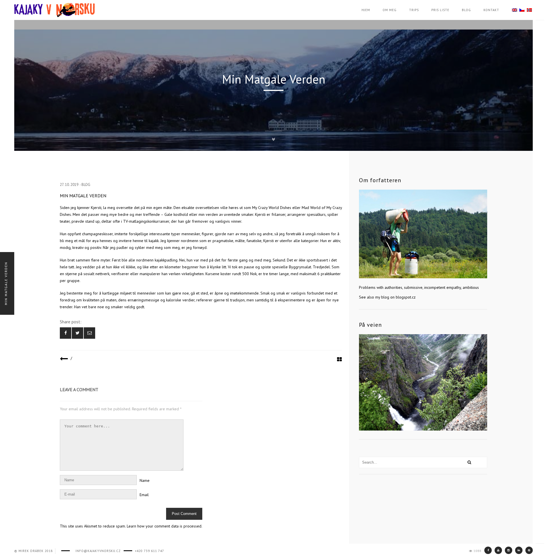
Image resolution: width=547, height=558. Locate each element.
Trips (414, 10)
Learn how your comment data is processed (164, 526)
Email (144, 494)
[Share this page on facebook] (65, 333)
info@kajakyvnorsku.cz (98, 551)
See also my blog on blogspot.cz (387, 297)
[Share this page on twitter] (77, 333)
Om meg (390, 10)
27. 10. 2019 (69, 184)
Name (145, 480)
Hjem (366, 10)
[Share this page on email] (89, 333)
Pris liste (440, 10)
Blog (466, 10)
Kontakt (491, 10)
